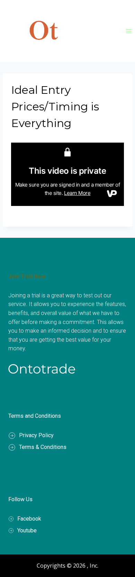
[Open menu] (128, 31)
